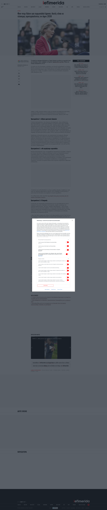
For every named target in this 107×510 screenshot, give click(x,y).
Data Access (53, 289)
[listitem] (53, 239)
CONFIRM (45, 285)
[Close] (73, 221)
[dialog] (53, 255)
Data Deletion (47, 289)
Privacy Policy (59, 289)
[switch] (67, 242)
